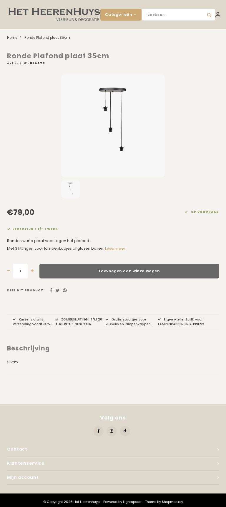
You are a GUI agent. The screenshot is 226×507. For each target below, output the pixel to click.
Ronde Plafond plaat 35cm (47, 37)
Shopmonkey (172, 501)
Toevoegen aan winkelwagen (129, 270)
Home (12, 37)
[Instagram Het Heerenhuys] (112, 431)
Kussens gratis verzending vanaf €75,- (33, 321)
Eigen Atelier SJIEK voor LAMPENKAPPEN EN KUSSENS (181, 321)
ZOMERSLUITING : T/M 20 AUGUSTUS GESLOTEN (78, 321)
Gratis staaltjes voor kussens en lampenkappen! (129, 321)
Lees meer (115, 248)
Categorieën (118, 14)
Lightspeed (132, 501)
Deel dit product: (26, 290)
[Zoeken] (209, 15)
